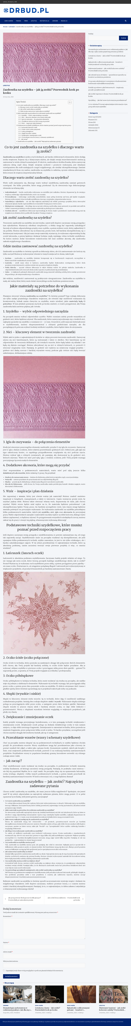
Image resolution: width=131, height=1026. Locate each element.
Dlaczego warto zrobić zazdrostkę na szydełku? (34, 107)
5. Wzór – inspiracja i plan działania (30, 123)
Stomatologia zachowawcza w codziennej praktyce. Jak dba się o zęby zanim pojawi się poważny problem (16, 1011)
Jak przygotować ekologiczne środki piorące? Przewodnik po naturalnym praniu (24, 899)
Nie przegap (9, 983)
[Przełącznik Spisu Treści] (68, 102)
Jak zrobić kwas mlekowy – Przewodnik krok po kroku (64, 899)
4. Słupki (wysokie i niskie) (28, 133)
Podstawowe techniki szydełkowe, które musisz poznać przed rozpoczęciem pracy (44, 125)
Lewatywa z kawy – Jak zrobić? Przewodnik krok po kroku (47, 1009)
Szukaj (90, 34)
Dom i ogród (9, 21)
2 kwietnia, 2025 (72, 1013)
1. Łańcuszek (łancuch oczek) (28, 127)
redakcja (48, 1013)
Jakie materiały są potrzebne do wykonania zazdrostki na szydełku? (39, 113)
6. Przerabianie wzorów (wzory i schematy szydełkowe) (37, 137)
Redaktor (17, 1013)
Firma (26, 21)
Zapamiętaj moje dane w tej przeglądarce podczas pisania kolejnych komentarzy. (34, 971)
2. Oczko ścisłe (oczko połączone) (30, 129)
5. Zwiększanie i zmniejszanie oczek (30, 135)
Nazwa (6, 942)
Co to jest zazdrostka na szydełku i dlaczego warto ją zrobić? (36, 105)
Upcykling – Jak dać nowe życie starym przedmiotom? (107, 100)
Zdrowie (55, 21)
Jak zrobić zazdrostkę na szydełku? (30, 109)
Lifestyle (34, 21)
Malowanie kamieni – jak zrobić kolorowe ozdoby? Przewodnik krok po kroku (112, 1010)
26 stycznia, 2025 (8, 97)
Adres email (8, 952)
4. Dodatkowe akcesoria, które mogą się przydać (35, 121)
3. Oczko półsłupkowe (26, 131)
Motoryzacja (44, 21)
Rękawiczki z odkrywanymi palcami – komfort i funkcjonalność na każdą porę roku (81, 1010)
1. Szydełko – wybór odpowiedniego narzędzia (34, 115)
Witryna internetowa (10, 961)
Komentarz (7, 916)
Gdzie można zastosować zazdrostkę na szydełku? (35, 111)
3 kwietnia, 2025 (40, 1013)
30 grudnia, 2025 (8, 1013)
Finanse (18, 21)
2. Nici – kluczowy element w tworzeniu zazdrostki (36, 117)
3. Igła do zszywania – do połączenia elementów (34, 119)
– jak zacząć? (24, 139)
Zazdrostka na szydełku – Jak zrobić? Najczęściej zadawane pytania (39, 141)
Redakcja (64, 21)
